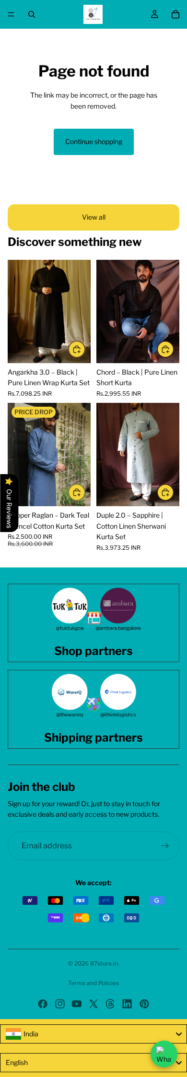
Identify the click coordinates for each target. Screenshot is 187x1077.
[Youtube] (76, 1004)
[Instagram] (60, 1004)
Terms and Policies (93, 983)
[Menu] (11, 14)
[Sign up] (165, 846)
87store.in (104, 963)
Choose (84, 349)
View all (93, 217)
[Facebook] (42, 1004)
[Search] (31, 14)
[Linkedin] (127, 1004)
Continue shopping (93, 141)
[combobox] (93, 1034)
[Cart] (175, 14)
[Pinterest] (144, 1004)
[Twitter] (93, 1004)
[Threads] (110, 1004)
